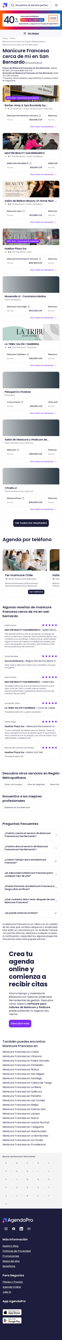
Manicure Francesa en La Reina (22, 1087)
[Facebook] (13, 1228)
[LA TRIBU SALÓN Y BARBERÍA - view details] (31, 332)
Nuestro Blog (10, 1246)
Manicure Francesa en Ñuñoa (21, 1069)
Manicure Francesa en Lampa (21, 1113)
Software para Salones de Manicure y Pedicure (29, 1005)
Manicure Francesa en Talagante (23, 1127)
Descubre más (20, 1023)
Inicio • (6, 38)
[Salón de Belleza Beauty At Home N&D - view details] (31, 189)
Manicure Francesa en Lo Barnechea (25, 1135)
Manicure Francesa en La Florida (23, 1140)
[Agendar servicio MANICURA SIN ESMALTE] (24, 165)
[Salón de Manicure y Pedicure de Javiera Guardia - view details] (31, 428)
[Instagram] (6, 1228)
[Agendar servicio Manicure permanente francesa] (24, 261)
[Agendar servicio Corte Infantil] (24, 404)
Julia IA (7, 1292)
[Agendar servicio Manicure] (24, 452)
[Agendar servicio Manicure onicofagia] (24, 309)
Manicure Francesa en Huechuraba (24, 1131)
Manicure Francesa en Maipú (20, 1105)
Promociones (11, 1256)
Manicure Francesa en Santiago (22, 1078)
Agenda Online (12, 1287)
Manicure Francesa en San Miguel (23, 1074)
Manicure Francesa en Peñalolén (23, 1065)
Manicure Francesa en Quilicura (22, 1091)
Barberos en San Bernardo (17, 807)
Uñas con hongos (13, 784)
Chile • (13, 38)
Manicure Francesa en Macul (20, 1118)
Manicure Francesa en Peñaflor (22, 1096)
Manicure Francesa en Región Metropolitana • (25, 41)
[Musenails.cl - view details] (31, 284)
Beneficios (9, 1266)
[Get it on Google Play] (14, 1319)
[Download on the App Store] (14, 1310)
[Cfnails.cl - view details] (31, 476)
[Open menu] (56, 5)
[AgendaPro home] (5, 5)
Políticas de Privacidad (17, 1251)
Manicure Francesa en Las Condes (24, 1100)
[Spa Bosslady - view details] (31, 93)
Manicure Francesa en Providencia (24, 1144)
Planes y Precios (13, 1282)
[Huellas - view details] (31, 237)
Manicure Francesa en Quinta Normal (26, 1122)
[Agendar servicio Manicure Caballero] (24, 356)
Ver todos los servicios (42, 126)
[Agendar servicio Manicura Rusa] (24, 500)
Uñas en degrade (36, 784)
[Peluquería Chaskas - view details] (31, 380)
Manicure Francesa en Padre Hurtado (26, 1060)
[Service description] (40, 116)
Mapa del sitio (11, 1261)
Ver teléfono (36, 591)
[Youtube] (28, 1228)
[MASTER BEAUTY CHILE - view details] (31, 141)
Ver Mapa (33, 33)
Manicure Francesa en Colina (21, 1052)
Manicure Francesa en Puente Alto (24, 1109)
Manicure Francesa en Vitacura (22, 1056)
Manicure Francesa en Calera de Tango (27, 1083)
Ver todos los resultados (31, 523)
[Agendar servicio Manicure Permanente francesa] (24, 118)
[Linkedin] (21, 1228)
